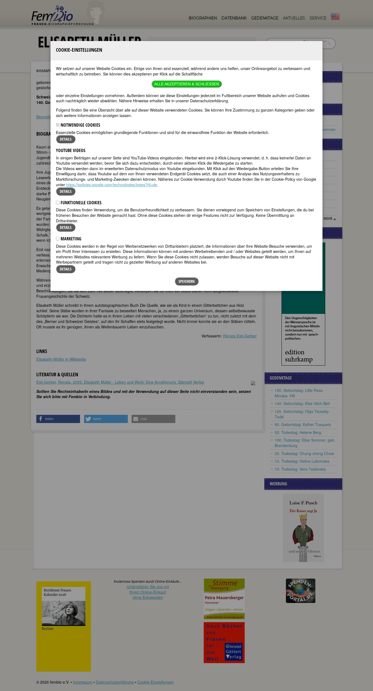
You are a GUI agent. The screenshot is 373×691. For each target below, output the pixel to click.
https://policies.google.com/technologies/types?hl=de (111, 184)
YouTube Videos (70, 150)
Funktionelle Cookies (81, 203)
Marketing (70, 239)
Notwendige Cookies (80, 125)
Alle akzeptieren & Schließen (186, 84)
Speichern (187, 281)
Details (66, 139)
